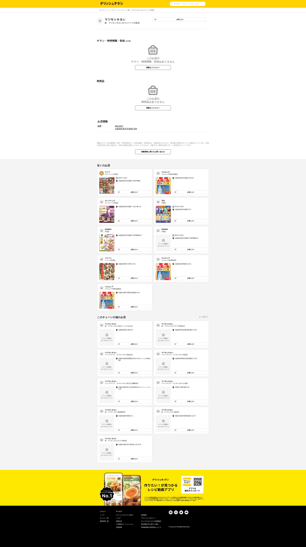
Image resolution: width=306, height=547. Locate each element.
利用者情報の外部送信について (151, 527)
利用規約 (144, 515)
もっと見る (202, 317)
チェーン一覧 (109, 10)
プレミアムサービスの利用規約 (151, 521)
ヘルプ (118, 518)
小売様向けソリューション (124, 524)
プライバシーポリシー (148, 518)
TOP (100, 10)
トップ (102, 515)
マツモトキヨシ (121, 10)
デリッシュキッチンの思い (124, 515)
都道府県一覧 (104, 521)
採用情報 (119, 527)
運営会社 (119, 521)
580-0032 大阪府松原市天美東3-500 (126, 127)
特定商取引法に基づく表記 (149, 524)
